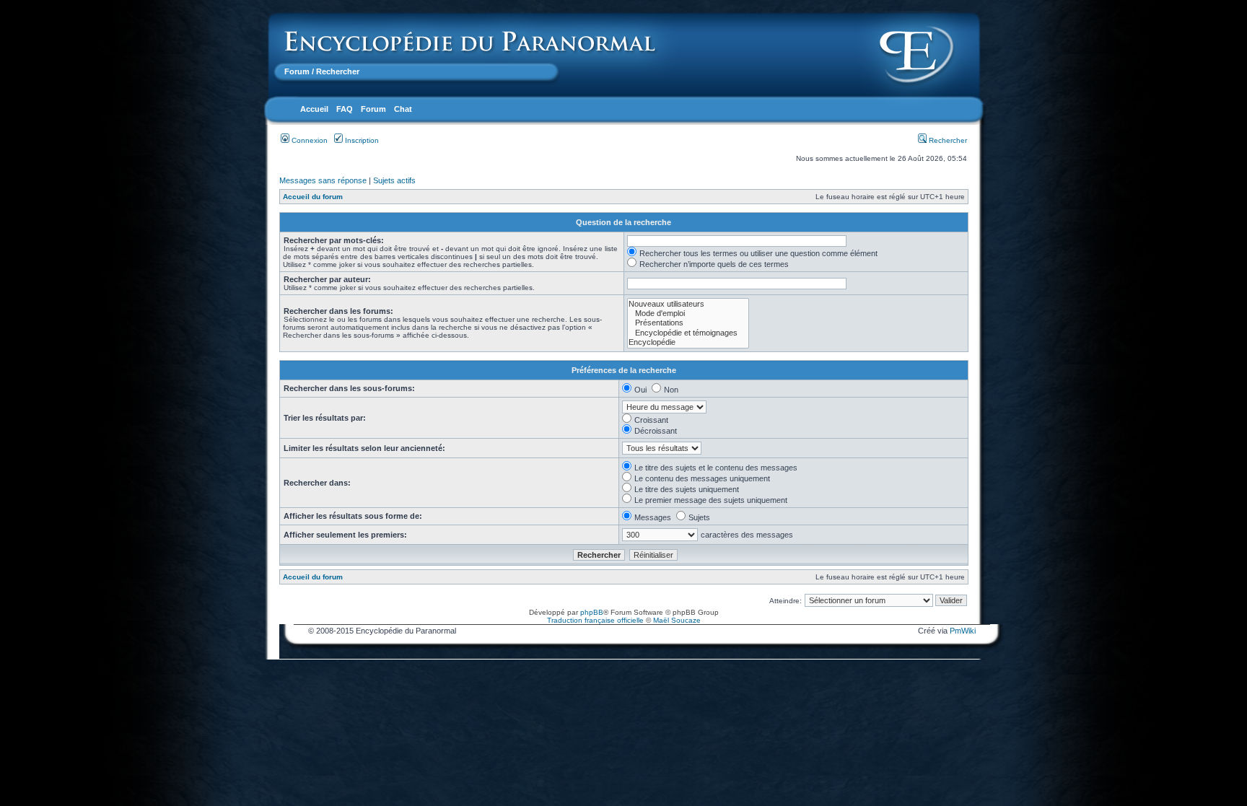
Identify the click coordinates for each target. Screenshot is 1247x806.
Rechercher (947, 140)
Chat (403, 109)
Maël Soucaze (677, 620)
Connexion (308, 140)
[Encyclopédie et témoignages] (688, 333)
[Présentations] (688, 323)
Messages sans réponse (323, 180)
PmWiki (963, 630)
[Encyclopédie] (688, 342)
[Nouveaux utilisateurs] (688, 304)
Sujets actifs (394, 180)
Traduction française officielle (595, 620)
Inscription (361, 140)
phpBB (591, 612)
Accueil (314, 109)
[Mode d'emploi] (688, 313)
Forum (297, 71)
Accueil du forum (313, 197)
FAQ (344, 109)
